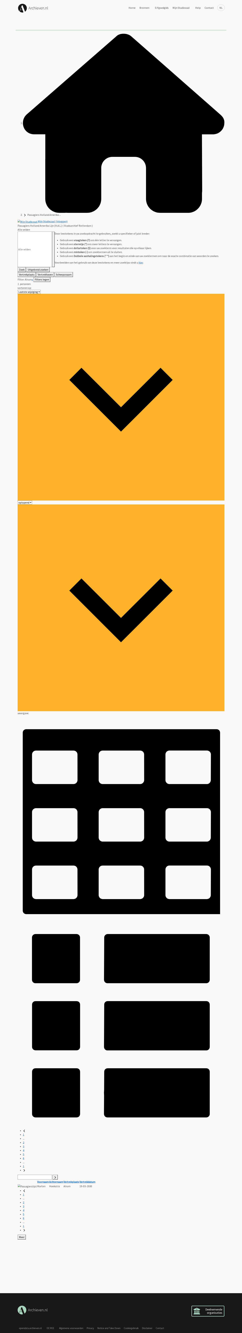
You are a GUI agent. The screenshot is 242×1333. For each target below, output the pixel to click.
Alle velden (24, 229)
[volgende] (24, 1170)
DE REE (50, 1328)
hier (141, 262)
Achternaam (56, 1181)
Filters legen (42, 279)
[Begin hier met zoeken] (123, 123)
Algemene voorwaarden (71, 1328)
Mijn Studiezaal (181, 7)
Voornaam (43, 1181)
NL (221, 7)
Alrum (28, 279)
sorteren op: (24, 288)
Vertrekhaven (45, 274)
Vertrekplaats (27, 274)
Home (132, 7)
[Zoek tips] (53, 249)
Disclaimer (147, 1328)
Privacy (90, 1328)
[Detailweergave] (121, 1025)
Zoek (22, 269)
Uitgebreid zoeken (38, 269)
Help (198, 7)
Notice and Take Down (109, 1328)
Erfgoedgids (162, 7)
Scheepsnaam (64, 274)
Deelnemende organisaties (213, 1311)
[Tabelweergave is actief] (121, 818)
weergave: (23, 713)
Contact (209, 7)
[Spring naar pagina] (55, 1177)
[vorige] (24, 1130)
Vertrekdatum (87, 1181)
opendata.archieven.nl (30, 1328)
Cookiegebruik (131, 1328)
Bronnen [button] (144, 7)
